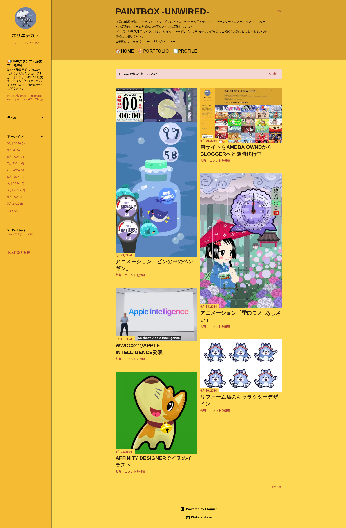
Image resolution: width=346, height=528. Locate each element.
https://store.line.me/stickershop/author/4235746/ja (25, 97)
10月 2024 (15, 143)
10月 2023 (15, 190)
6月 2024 (15, 170)
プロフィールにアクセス (25, 42)
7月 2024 (15, 163)
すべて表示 (272, 73)
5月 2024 (15, 177)
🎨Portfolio (153, 51)
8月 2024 (15, 156)
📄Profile (185, 51)
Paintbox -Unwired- (162, 11)
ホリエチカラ (25, 35)
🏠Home (125, 51)
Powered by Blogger (201, 509)
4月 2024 (15, 183)
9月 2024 (15, 150)
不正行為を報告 (18, 253)
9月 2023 (14, 197)
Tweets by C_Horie (20, 234)
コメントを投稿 (220, 160)
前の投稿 (277, 486)
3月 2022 (14, 203)
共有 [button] (203, 160)
